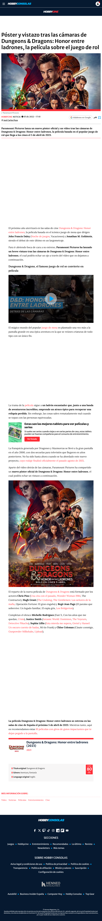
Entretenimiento (36, 800)
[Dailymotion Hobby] (58, 830)
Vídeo (4, 800)
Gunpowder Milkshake (20, 631)
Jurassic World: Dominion (57, 619)
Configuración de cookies (50, 872)
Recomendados (60, 844)
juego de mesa (50, 327)
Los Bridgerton (64, 608)
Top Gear (89, 894)
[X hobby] (39, 830)
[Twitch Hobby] (44, 830)
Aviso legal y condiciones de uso (26, 864)
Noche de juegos (40, 236)
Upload (39, 631)
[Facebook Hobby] (35, 830)
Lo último (76, 844)
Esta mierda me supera (58, 623)
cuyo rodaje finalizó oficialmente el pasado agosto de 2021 (52, 460)
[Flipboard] (62, 830)
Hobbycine (49, 11)
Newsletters (44, 848)
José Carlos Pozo (10, 120)
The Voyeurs (79, 619)
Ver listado (32, 439)
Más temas (58, 848)
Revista (88, 844)
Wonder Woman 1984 (68, 595)
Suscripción (80, 868)
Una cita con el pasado (43, 595)
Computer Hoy (55, 894)
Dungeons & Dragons (57, 591)
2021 (28, 750)
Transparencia (20, 868)
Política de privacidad (56, 864)
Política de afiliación (41, 868)
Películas (22, 800)
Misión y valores (63, 868)
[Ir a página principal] (19, 3)
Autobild (12, 894)
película (29, 405)
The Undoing (44, 599)
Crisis (21, 619)
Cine (48, 800)
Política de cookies (80, 864)
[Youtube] (67, 830)
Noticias (12, 800)
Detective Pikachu (18, 623)
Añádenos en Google (82, 117)
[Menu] (3, 3)
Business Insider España (32, 894)
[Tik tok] (48, 830)
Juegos (10, 844)
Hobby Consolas (74, 894)
